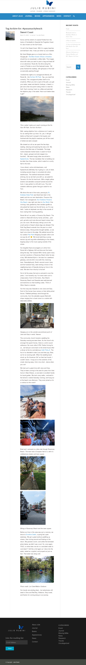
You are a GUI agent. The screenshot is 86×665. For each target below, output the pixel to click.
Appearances (37, 635)
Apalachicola (24, 159)
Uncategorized (70, 94)
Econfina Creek (31, 534)
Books (34, 631)
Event (68, 80)
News (68, 87)
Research (69, 90)
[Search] (73, 16)
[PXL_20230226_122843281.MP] (10, 35)
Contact (35, 641)
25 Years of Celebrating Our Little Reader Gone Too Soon (73, 46)
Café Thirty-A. (46, 350)
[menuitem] (17, 16)
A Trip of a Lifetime (71, 40)
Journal (33, 35)
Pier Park (31, 234)
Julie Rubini (41, 35)
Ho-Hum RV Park (35, 77)
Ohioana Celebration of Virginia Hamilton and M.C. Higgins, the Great (72, 54)
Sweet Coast (26, 32)
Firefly (67, 29)
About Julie (36, 624)
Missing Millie (70, 85)
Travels (68, 92)
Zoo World (46, 202)
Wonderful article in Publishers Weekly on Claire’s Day (71, 34)
